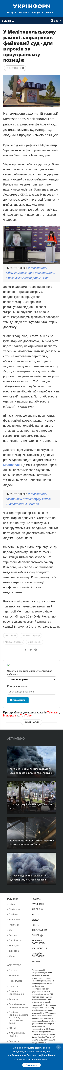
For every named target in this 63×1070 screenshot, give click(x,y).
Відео (35, 919)
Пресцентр (37, 12)
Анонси (49, 12)
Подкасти (38, 899)
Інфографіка (39, 930)
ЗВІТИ (12, 1028)
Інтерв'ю (37, 909)
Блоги (35, 925)
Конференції (40, 948)
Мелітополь (10, 635)
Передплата (15, 980)
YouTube (26, 715)
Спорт (12, 956)
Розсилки (14, 1041)
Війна (12, 904)
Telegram (53, 712)
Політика (13, 914)
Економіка (14, 919)
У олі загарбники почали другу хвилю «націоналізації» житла (28, 499)
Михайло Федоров (14, 642)
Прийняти (31, 1065)
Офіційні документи (39, 955)
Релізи (36, 961)
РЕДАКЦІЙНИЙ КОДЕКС (17, 1034)
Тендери (13, 999)
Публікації (38, 904)
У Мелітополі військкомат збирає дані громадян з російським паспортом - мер (30, 273)
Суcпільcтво (15, 940)
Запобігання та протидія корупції (18, 1005)
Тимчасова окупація (31, 635)
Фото (35, 914)
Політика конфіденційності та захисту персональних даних (18, 1017)
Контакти (14, 975)
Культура (14, 945)
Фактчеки (14, 924)
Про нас (13, 970)
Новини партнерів (38, 942)
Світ (11, 930)
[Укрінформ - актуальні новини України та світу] (32, 6)
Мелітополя (11, 465)
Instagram (9, 715)
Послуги (11, 12)
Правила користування (16, 992)
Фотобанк (24, 12)
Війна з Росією (34, 642)
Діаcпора (14, 950)
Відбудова (14, 909)
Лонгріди (37, 935)
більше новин (32, 722)
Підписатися (18, 700)
